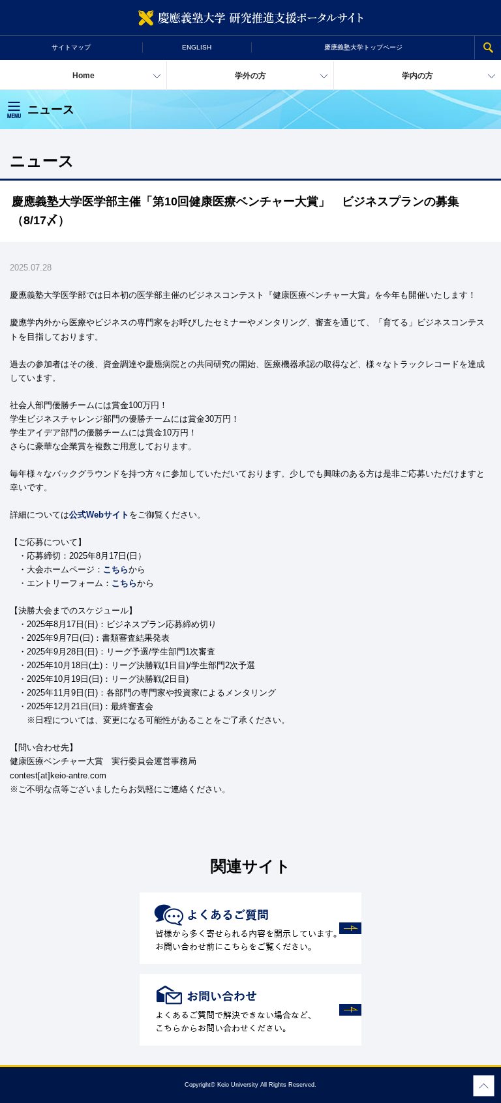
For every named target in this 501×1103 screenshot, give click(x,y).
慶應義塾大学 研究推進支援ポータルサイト (250, 17)
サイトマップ (71, 47)
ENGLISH (196, 47)
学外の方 (250, 75)
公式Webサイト (99, 515)
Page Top (483, 1085)
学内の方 (417, 75)
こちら (116, 569)
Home (83, 75)
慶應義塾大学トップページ (363, 47)
